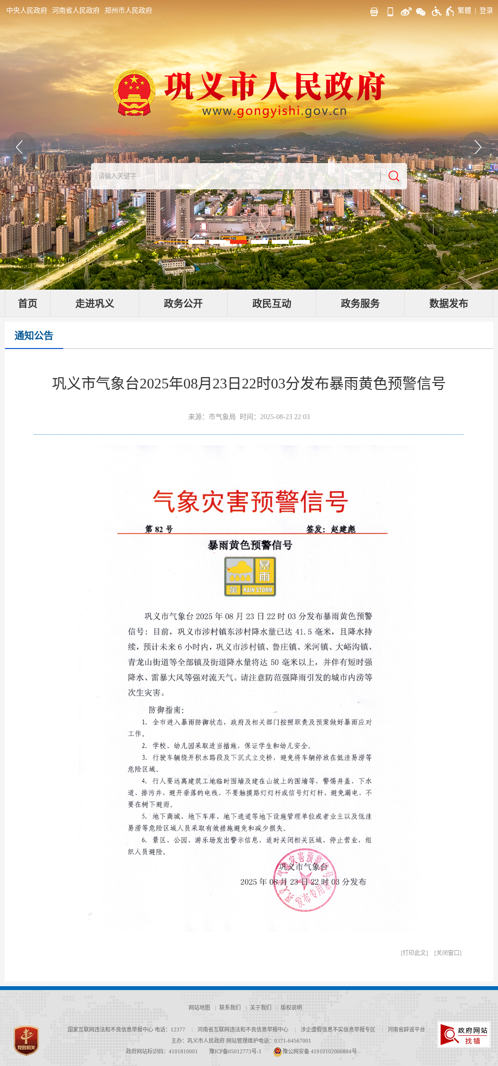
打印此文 (414, 953)
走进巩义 (94, 303)
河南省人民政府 (76, 10)
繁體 (464, 10)
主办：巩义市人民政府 (198, 1041)
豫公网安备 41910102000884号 (320, 1051)
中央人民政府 (26, 10)
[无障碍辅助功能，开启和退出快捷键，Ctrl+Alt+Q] (443, 11)
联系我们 (230, 1008)
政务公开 (183, 303)
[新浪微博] (405, 10)
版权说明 (291, 1008)
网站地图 (199, 1008)
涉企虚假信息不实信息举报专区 (338, 1029)
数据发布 (448, 303)
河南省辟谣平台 (406, 1029)
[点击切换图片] (21, 147)
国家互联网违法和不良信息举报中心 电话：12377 (126, 1029)
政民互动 (271, 303)
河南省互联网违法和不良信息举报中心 (242, 1029)
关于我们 (260, 1008)
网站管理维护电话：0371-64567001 (268, 1041)
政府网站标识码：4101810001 (162, 1051)
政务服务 (360, 303)
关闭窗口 (448, 953)
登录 (486, 10)
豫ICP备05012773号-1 (235, 1051)
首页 (27, 303)
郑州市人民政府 (128, 10)
